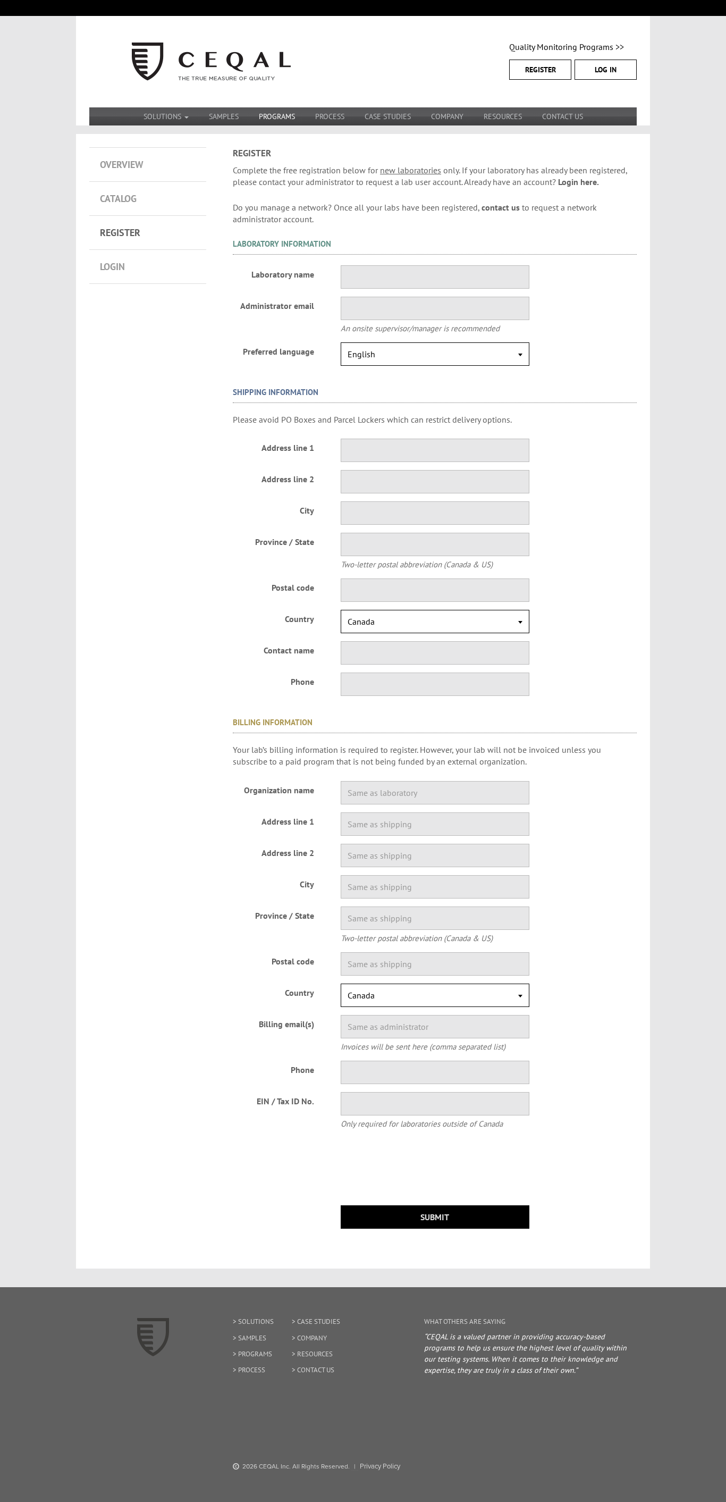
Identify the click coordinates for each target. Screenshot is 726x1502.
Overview (121, 164)
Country (299, 619)
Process (329, 116)
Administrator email (277, 305)
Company (447, 116)
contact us (501, 207)
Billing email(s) (286, 1024)
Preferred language (278, 351)
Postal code (293, 587)
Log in (606, 69)
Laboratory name (282, 274)
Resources (503, 116)
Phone (302, 681)
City (307, 510)
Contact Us (562, 116)
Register (540, 69)
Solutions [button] (163, 116)
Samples (224, 116)
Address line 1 (287, 447)
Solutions (256, 1321)
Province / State (284, 541)
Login (112, 267)
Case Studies (388, 116)
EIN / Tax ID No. (285, 1101)
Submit (434, 1217)
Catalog (118, 198)
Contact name (289, 650)
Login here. (578, 182)
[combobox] (435, 354)
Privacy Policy (380, 1466)
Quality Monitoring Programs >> (566, 46)
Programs (277, 116)
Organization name (279, 790)
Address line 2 (287, 479)
